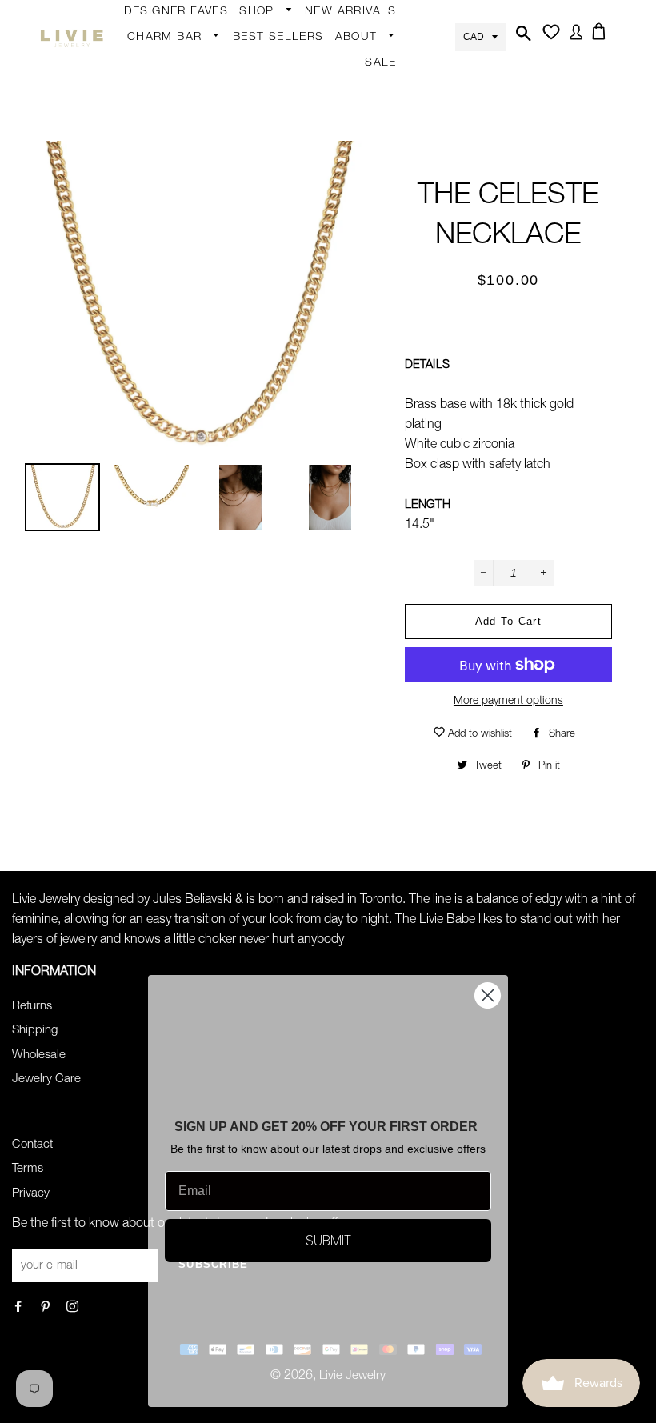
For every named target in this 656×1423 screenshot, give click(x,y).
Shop (258, 12)
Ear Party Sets (410, 162)
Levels (389, 221)
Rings (263, 96)
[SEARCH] (522, 39)
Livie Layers (278, 159)
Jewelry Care (46, 1079)
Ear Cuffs (397, 131)
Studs (388, 37)
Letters (154, 125)
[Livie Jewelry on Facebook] (19, 1308)
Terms (27, 1169)
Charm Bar (166, 37)
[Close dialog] (488, 995)
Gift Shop (273, 280)
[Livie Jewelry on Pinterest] (46, 1308)
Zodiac (153, 156)
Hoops (390, 100)
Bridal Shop (404, 343)
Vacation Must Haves (411, 466)
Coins (388, 252)
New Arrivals (351, 12)
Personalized (282, 190)
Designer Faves (176, 12)
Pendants (398, 284)
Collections (373, 63)
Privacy (31, 1194)
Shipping (35, 1031)
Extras (264, 249)
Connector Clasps (184, 281)
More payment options (508, 701)
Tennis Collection (399, 415)
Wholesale (39, 1055)
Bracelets (272, 128)
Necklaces (275, 221)
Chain (388, 68)
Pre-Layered (405, 315)
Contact (32, 1145)
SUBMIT (328, 1240)
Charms (156, 188)
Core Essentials (289, 312)
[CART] (601, 36)
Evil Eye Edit (404, 374)
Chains (154, 94)
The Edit (269, 343)
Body (261, 65)
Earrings (269, 37)
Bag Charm (166, 63)
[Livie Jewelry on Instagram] (74, 1308)
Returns (32, 1007)
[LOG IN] (573, 37)
